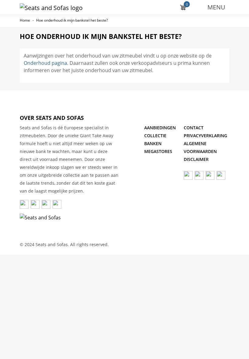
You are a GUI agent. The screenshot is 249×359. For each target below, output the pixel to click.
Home (25, 20)
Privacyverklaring (205, 135)
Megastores (158, 151)
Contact (193, 128)
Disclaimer (196, 159)
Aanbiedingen (160, 128)
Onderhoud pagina (45, 63)
